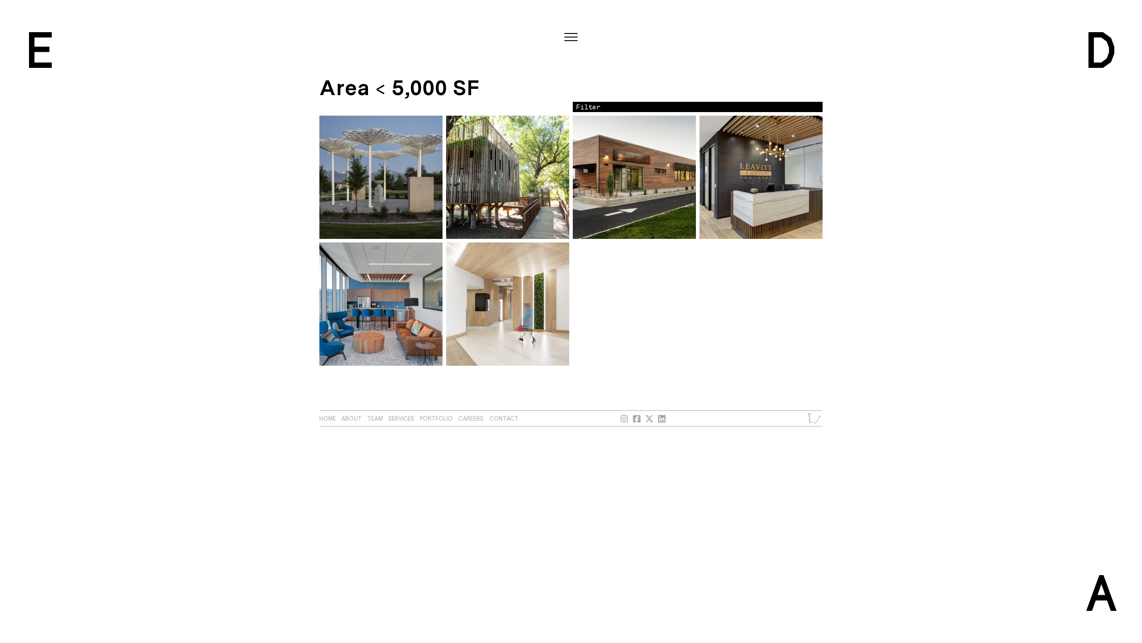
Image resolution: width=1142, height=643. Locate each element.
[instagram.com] (624, 418)
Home (327, 418)
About (351, 418)
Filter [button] (588, 107)
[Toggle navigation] (571, 37)
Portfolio (436, 418)
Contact (503, 418)
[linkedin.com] (662, 418)
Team (375, 418)
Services (401, 418)
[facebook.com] (637, 418)
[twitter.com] (649, 418)
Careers (471, 418)
